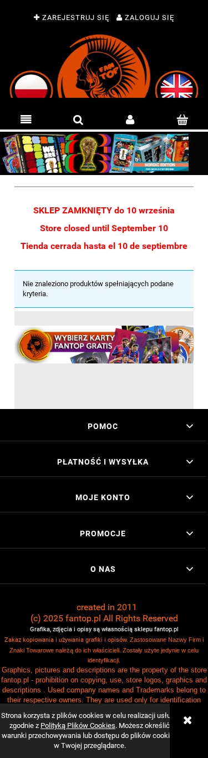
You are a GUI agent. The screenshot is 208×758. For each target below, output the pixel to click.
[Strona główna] (104, 66)
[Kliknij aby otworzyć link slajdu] (104, 153)
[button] (26, 120)
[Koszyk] (182, 120)
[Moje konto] (130, 120)
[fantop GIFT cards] (104, 344)
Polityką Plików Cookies (77, 725)
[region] (104, 153)
